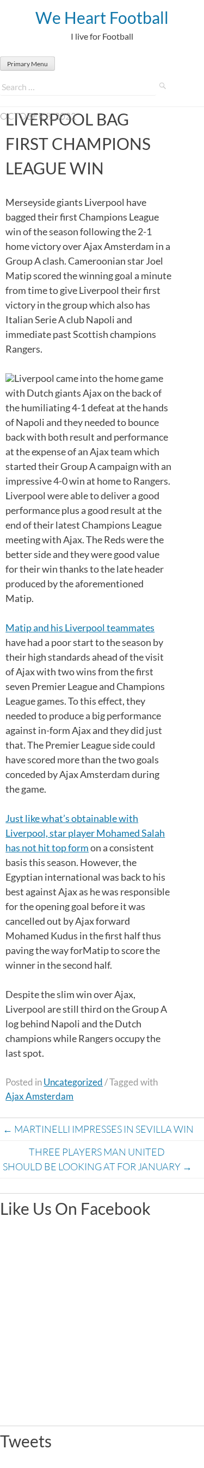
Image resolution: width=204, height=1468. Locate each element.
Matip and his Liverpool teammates (79, 627)
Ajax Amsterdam (39, 1096)
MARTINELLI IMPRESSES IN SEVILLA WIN (98, 1129)
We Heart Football (102, 17)
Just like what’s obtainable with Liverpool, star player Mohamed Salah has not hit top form (85, 833)
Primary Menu (27, 64)
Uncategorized (73, 1082)
